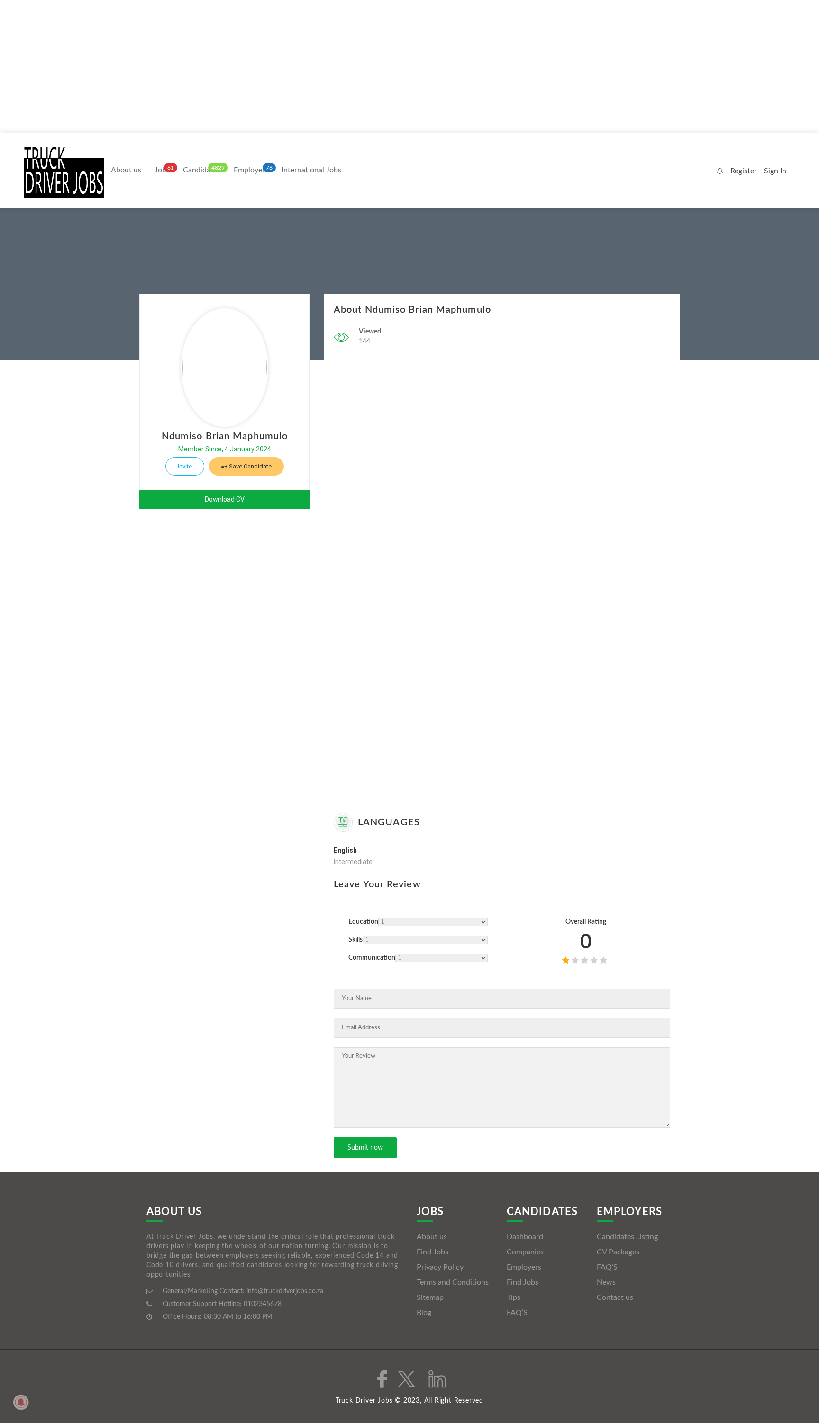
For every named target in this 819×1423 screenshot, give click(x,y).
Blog (424, 1312)
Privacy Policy (440, 1267)
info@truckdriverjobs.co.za (284, 1291)
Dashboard (525, 1237)
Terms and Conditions (453, 1282)
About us (126, 170)
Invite (185, 466)
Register (743, 171)
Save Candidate (250, 466)
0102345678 (263, 1304)
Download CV (225, 499)
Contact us (615, 1297)
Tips (513, 1297)
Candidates (201, 170)
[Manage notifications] (20, 1402)
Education (363, 922)
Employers (251, 170)
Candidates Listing (627, 1237)
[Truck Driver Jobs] (64, 171)
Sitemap (430, 1297)
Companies (525, 1252)
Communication (371, 958)
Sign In (775, 171)
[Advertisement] (284, 66)
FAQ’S (517, 1312)
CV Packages (618, 1252)
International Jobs (311, 170)
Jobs (162, 170)
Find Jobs (432, 1252)
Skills (355, 940)
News (606, 1282)
